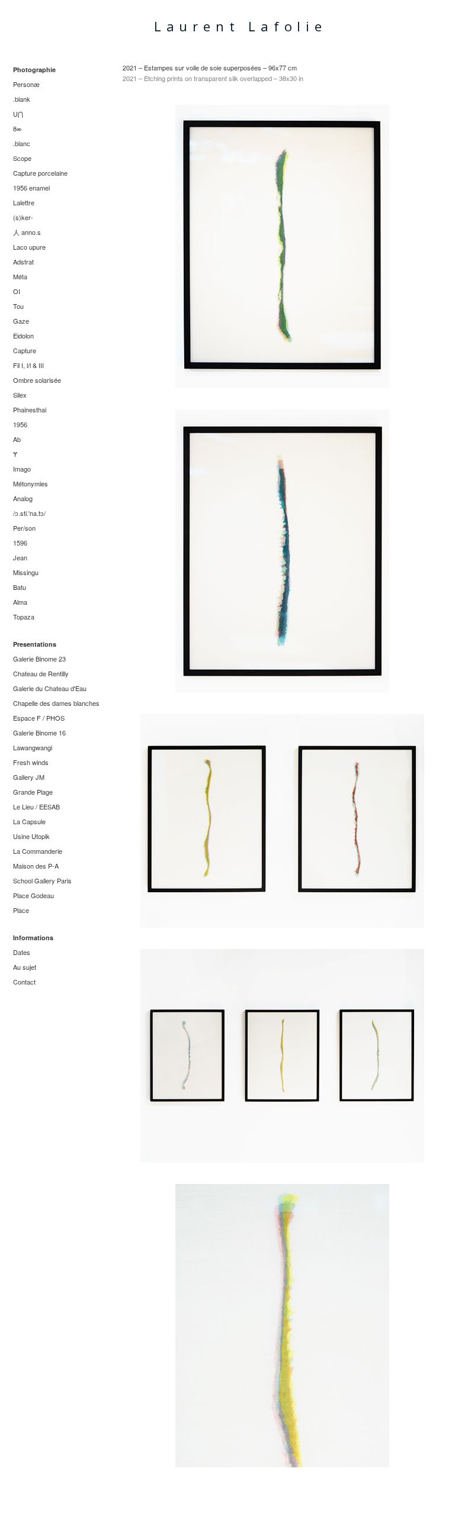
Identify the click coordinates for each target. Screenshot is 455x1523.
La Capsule (29, 821)
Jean (20, 557)
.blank (21, 99)
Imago (22, 468)
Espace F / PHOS (39, 717)
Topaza (23, 616)
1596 (20, 542)
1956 (20, 424)
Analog (23, 498)
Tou (18, 306)
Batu (19, 587)
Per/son (24, 528)
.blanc (21, 143)
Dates (21, 952)
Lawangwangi (32, 747)
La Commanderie (37, 851)
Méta (20, 276)
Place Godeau (33, 895)
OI (16, 291)
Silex (20, 394)
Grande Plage (33, 791)
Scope (22, 158)
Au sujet (24, 967)
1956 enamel (31, 187)
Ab (17, 439)
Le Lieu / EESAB (36, 806)
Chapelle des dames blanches (56, 703)
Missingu (26, 572)
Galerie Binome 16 (39, 732)
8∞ (17, 128)
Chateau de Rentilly (41, 673)
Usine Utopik (31, 836)
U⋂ (18, 113)
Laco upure (29, 246)
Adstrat (23, 261)
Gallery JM (28, 777)
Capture (24, 350)
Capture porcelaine (40, 173)
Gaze (21, 320)
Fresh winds (31, 762)
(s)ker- (23, 217)
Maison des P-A (36, 865)
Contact (24, 981)
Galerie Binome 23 (39, 658)
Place (21, 910)
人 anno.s (27, 232)
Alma (20, 601)
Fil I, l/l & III (28, 365)
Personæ (26, 84)
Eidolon (23, 335)
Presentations (34, 644)
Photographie (34, 69)
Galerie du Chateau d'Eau (49, 688)
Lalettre (23, 202)
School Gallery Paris (42, 880)
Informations (33, 937)
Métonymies (30, 483)
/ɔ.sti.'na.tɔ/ (29, 513)
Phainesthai (29, 409)
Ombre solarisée (37, 380)
